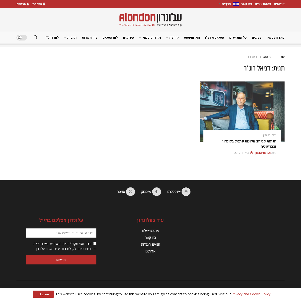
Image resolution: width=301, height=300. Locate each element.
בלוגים (256, 37)
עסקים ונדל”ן (214, 37)
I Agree (43, 294)
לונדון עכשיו (276, 37)
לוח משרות (89, 37)
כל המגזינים (238, 37)
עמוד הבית (279, 57)
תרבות (72, 37)
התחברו (37, 4)
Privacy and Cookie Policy (251, 294)
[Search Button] (35, 38)
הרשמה (21, 4)
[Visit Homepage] (150, 19)
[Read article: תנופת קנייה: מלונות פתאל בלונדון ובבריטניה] (242, 111)
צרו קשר (247, 4)
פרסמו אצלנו (263, 4)
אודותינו (279, 4)
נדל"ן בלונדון (269, 135)
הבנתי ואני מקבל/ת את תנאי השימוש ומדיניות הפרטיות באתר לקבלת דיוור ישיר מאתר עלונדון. (64, 246)
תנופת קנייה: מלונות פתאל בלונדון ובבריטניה (249, 143)
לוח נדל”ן (52, 37)
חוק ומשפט (192, 37)
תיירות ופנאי (152, 37)
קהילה (174, 37)
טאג (265, 57)
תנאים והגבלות (150, 244)
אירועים (128, 37)
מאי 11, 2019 (242, 152)
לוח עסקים (110, 37)
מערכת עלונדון (263, 152)
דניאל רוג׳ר (251, 57)
